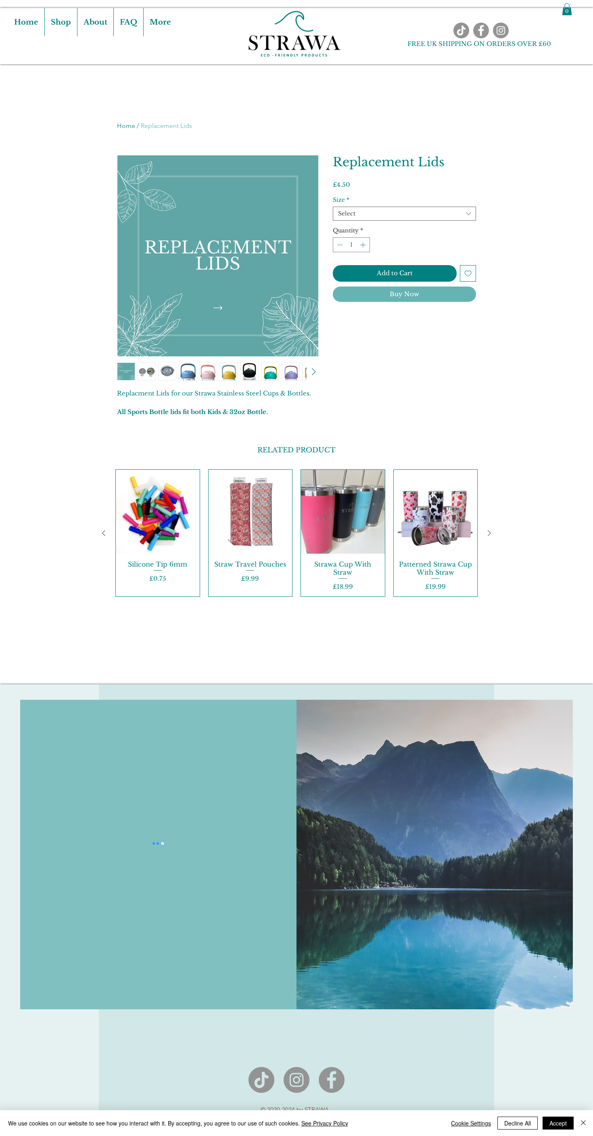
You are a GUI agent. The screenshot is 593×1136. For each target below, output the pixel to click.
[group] (296, 533)
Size (341, 200)
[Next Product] (489, 533)
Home (126, 126)
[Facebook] (481, 30)
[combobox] (404, 214)
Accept (558, 1123)
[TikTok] (461, 30)
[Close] (583, 1123)
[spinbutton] (351, 245)
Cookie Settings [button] (471, 1123)
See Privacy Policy (324, 1123)
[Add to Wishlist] (468, 273)
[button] (567, 9)
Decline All (517, 1123)
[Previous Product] (104, 533)
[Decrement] (339, 245)
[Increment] (364, 245)
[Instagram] (501, 30)
